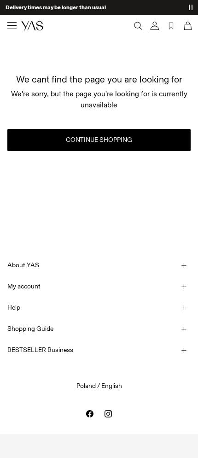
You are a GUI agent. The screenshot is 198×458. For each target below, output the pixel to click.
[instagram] (108, 413)
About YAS (23, 265)
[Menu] (11, 25)
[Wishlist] (171, 25)
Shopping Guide (30, 329)
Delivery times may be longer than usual (56, 7)
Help (13, 307)
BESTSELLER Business (40, 350)
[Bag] (187, 26)
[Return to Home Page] (32, 26)
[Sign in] (154, 25)
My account (24, 286)
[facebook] (89, 413)
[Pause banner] (190, 7)
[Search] (138, 25)
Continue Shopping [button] (99, 140)
